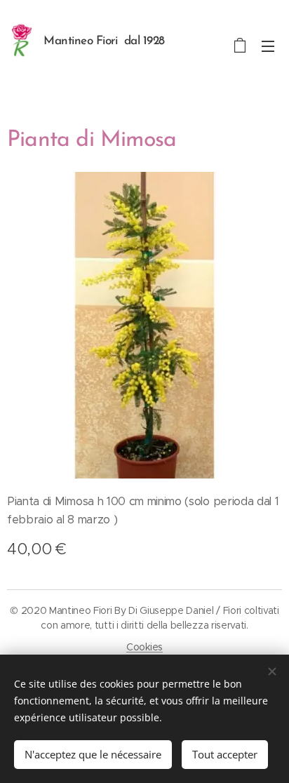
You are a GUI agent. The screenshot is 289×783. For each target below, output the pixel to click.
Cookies (144, 647)
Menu (268, 46)
